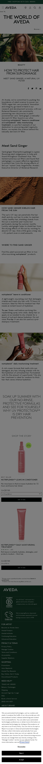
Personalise (21, 746)
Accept (21, 760)
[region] (21, 735)
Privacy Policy (24, 742)
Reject (21, 753)
